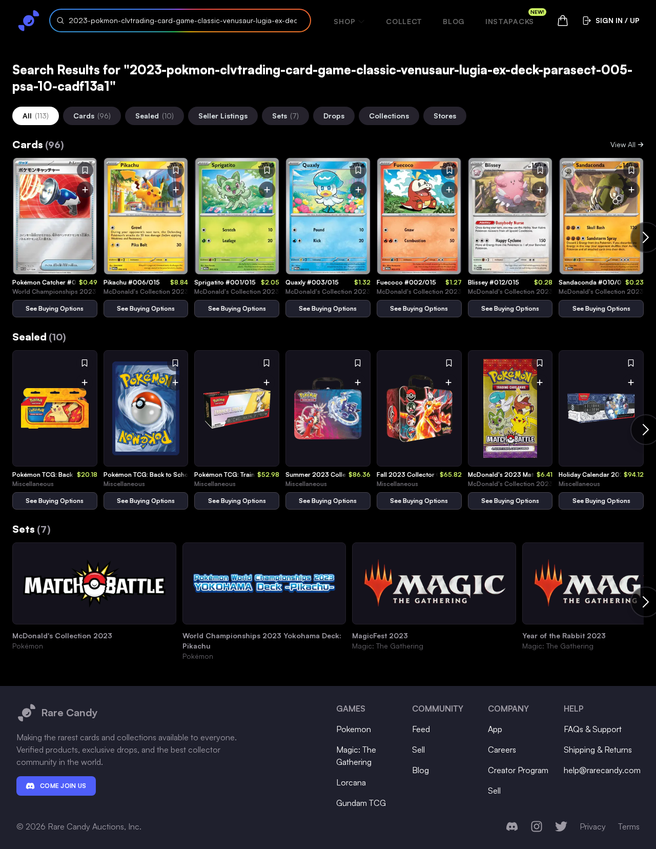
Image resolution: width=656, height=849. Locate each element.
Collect (404, 21)
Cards (92, 115)
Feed (421, 729)
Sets (285, 115)
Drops (333, 115)
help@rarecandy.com (602, 770)
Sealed (154, 115)
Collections (389, 115)
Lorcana (351, 782)
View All (623, 144)
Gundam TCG (361, 803)
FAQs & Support (593, 729)
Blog (454, 21)
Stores (445, 115)
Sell (418, 749)
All (36, 115)
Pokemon (353, 729)
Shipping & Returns (598, 749)
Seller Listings (223, 115)
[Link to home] (28, 20)
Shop (344, 21)
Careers (502, 749)
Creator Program (518, 770)
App (495, 729)
